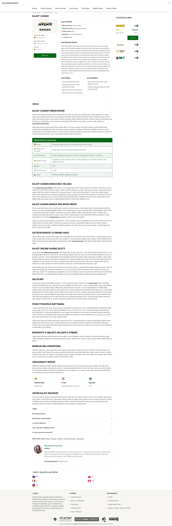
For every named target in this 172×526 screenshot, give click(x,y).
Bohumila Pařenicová (53, 446)
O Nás (110, 497)
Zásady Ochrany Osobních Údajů (119, 508)
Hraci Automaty (60, 8)
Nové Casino (73, 8)
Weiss (48, 439)
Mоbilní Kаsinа (98, 8)
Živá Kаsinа (85, 8)
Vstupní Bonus (76, 508)
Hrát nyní (45, 55)
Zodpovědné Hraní (114, 504)
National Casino (69, 439)
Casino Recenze (46, 8)
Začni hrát (132, 37)
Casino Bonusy (76, 497)
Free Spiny (74, 504)
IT (37, 481)
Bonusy (34, 8)
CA (93, 481)
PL (93, 476)
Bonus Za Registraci (77, 501)
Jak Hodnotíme (113, 501)
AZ (37, 485)
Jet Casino (80, 439)
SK (37, 476)
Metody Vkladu (111, 8)
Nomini (53, 439)
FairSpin (60, 439)
